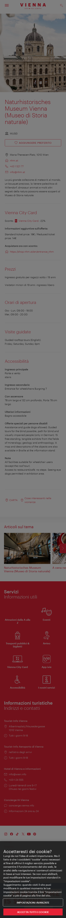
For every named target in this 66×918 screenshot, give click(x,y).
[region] (33, 879)
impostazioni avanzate (33, 902)
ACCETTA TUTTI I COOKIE (33, 911)
